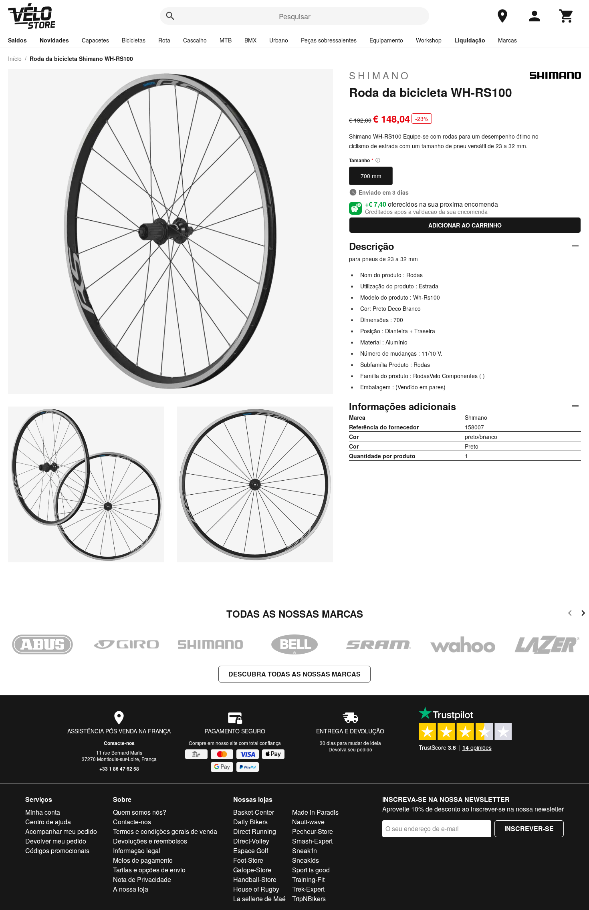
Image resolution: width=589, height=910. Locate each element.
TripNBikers (309, 898)
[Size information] (378, 160)
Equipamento (386, 40)
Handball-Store (254, 879)
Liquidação (469, 40)
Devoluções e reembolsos (150, 841)
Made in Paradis (315, 812)
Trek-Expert (308, 889)
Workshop (429, 40)
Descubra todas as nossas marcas (294, 673)
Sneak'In (304, 850)
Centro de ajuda (48, 821)
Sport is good (311, 869)
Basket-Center (253, 812)
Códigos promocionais (57, 850)
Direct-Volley (251, 841)
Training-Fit (308, 879)
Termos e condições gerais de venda (165, 831)
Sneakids (305, 860)
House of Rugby (256, 889)
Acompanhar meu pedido (61, 831)
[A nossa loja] (502, 16)
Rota (164, 40)
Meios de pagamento (143, 860)
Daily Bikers (250, 821)
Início (15, 58)
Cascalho (195, 40)
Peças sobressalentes (329, 40)
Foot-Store (248, 860)
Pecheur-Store (312, 831)
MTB (226, 40)
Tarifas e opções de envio (149, 869)
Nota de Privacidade (142, 879)
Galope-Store (252, 869)
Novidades (54, 40)
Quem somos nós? (139, 812)
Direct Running (254, 831)
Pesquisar (295, 16)
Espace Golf (250, 850)
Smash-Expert (312, 841)
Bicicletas (133, 40)
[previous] (570, 614)
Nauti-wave (308, 821)
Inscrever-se (529, 828)
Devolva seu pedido (350, 749)
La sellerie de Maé (259, 898)
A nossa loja (130, 889)
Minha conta (42, 812)
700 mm (371, 176)
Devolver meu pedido (55, 841)
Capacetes (95, 40)
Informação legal (136, 850)
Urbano (278, 40)
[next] (583, 614)
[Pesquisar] (170, 16)
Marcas (507, 40)
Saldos (17, 40)
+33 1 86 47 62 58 (119, 768)
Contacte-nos (119, 743)
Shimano (380, 75)
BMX (250, 40)
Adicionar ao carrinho (465, 225)
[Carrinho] (567, 16)
